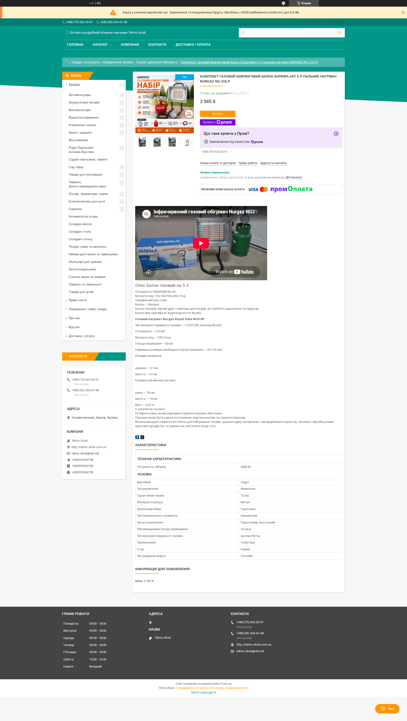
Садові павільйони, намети (88, 159)
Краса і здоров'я (80, 132)
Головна (75, 44)
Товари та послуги (85, 62)
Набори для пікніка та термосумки (93, 254)
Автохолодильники (82, 269)
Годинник (75, 209)
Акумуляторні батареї (84, 102)
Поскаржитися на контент (193, 688)
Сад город (76, 167)
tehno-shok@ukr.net (85, 453)
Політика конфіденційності (230, 688)
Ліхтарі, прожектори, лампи (88, 194)
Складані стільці (80, 239)
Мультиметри (78, 140)
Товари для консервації (85, 174)
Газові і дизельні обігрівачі (156, 62)
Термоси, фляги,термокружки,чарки (87, 184)
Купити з (209, 122)
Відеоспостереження (83, 117)
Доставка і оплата (193, 44)
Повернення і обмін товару (88, 309)
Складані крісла (80, 224)
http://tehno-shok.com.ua (89, 447)
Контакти (157, 44)
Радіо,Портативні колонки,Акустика (81, 150)
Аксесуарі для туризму (85, 262)
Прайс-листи (78, 300)
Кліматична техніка (118, 62)
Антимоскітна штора (83, 216)
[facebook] (137, 438)
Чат (391, 709)
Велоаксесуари (80, 110)
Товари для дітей (81, 292)
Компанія (130, 44)
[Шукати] (340, 32)
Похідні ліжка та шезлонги (87, 246)
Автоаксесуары (80, 95)
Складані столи (80, 231)
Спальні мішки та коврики (87, 277)
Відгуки (74, 327)
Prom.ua (226, 683)
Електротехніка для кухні (87, 201)
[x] (142, 438)
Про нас (74, 318)
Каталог (100, 44)
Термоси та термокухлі (85, 284)
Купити (218, 113)
